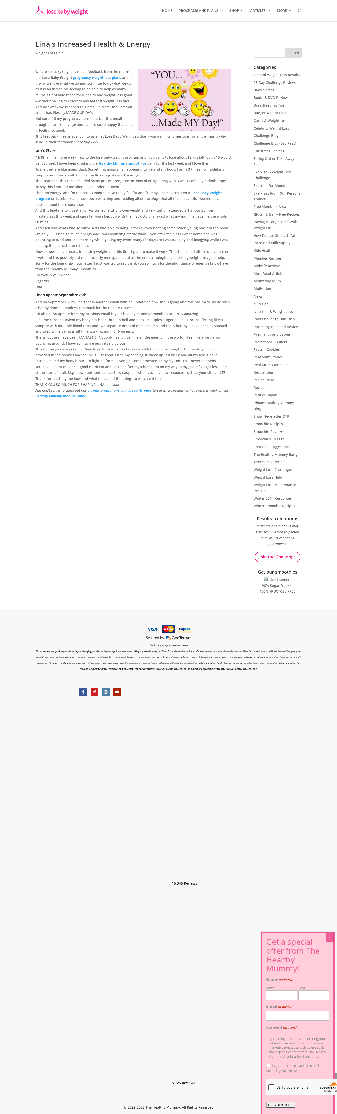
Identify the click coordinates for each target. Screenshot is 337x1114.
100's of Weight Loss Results (277, 74)
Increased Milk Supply (272, 242)
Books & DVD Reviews (271, 97)
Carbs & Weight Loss (270, 120)
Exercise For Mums (269, 185)
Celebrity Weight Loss (271, 128)
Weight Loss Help (49, 53)
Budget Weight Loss (270, 112)
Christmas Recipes (269, 151)
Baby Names (264, 90)
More (282, 11)
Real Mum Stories (268, 357)
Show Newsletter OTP (271, 416)
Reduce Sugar (265, 395)
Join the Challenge (277, 557)
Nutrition (261, 304)
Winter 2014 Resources (273, 498)
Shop (234, 11)
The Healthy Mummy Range (276, 454)
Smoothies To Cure (269, 439)
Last (301, 987)
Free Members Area (270, 206)
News (258, 296)
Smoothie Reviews (269, 431)
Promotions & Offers (270, 342)
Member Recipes (267, 258)
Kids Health (263, 250)
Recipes (260, 387)
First (270, 987)
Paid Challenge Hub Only (274, 319)
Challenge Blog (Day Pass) (275, 143)
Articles (258, 11)
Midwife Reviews (267, 265)
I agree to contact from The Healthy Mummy (294, 1068)
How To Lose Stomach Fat (274, 235)
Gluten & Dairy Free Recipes (277, 214)
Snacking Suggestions (272, 446)
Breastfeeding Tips (269, 105)
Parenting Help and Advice (276, 326)
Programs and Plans (198, 11)
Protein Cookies (267, 349)
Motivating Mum (267, 281)
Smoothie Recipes (268, 423)
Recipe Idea (263, 372)
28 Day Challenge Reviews (275, 82)
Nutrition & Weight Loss (273, 311)
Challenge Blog (266, 135)
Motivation (262, 288)
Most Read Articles (269, 273)
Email (279, 1006)
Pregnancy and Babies (272, 334)
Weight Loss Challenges (273, 469)
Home (167, 11)
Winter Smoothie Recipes (274, 505)
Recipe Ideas (264, 380)
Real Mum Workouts (271, 364)
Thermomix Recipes (270, 461)
